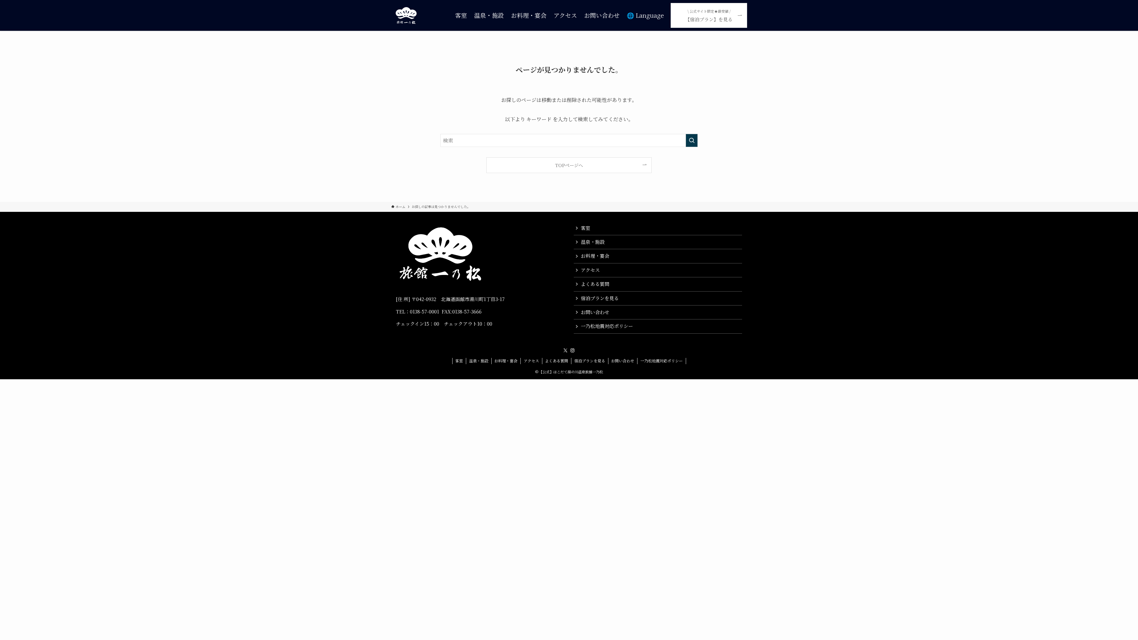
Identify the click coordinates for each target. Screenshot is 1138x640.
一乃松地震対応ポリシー (607, 326)
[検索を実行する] (692, 140)
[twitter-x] (565, 350)
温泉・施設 (593, 242)
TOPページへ (569, 165)
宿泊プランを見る (600, 298)
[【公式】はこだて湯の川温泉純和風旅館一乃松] (406, 15)
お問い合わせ (595, 312)
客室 (585, 228)
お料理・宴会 (595, 255)
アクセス (590, 270)
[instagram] (572, 350)
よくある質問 (595, 284)
